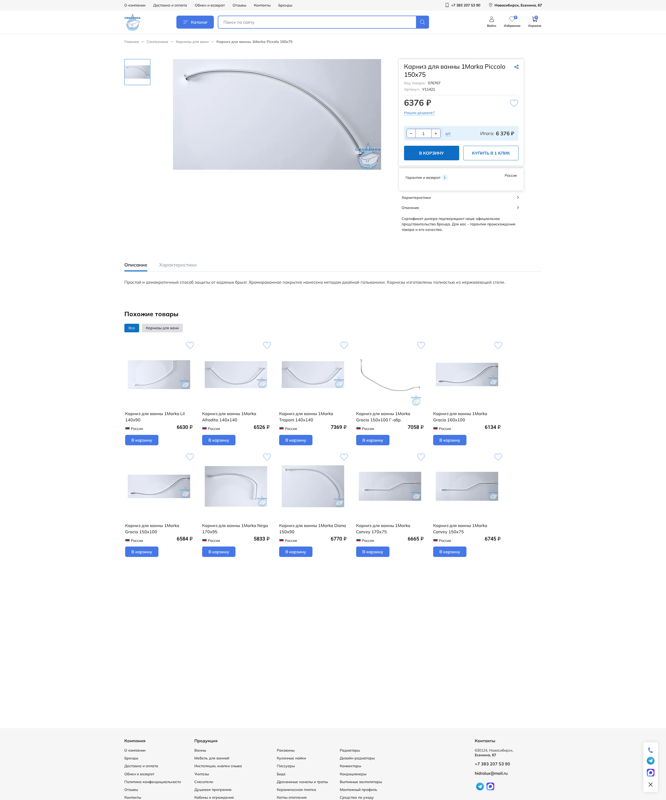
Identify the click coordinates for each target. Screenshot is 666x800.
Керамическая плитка (296, 789)
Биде (281, 774)
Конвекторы (350, 766)
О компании (134, 5)
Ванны (200, 750)
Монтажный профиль (358, 789)
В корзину (431, 153)
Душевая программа (213, 789)
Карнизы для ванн (192, 41)
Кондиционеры (353, 774)
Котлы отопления (292, 797)
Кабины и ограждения (214, 797)
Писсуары (286, 766)
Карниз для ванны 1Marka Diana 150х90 (312, 528)
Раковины (285, 750)
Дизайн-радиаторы (357, 758)
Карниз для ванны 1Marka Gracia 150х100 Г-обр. (383, 416)
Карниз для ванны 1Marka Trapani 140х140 (306, 416)
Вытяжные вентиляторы (361, 781)
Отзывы (239, 5)
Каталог (199, 22)
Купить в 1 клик (491, 153)
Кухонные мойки (291, 758)
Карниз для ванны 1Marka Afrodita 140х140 (229, 416)
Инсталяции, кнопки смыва (218, 766)
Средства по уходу (357, 797)
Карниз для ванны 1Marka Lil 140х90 (155, 416)
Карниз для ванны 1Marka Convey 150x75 (460, 528)
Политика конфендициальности (152, 781)
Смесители (203, 781)
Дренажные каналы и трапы (302, 781)
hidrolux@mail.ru (491, 773)
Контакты (262, 5)
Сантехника (157, 41)
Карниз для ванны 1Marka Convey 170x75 (383, 528)
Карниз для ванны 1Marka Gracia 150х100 (152, 528)
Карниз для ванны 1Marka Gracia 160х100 (460, 416)
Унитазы (201, 774)
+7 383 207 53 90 (492, 763)
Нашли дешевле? (419, 112)
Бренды (285, 5)
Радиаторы (350, 750)
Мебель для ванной (211, 758)
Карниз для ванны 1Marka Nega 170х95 (235, 528)
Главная (131, 41)
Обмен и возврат (210, 5)
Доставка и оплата (170, 5)
